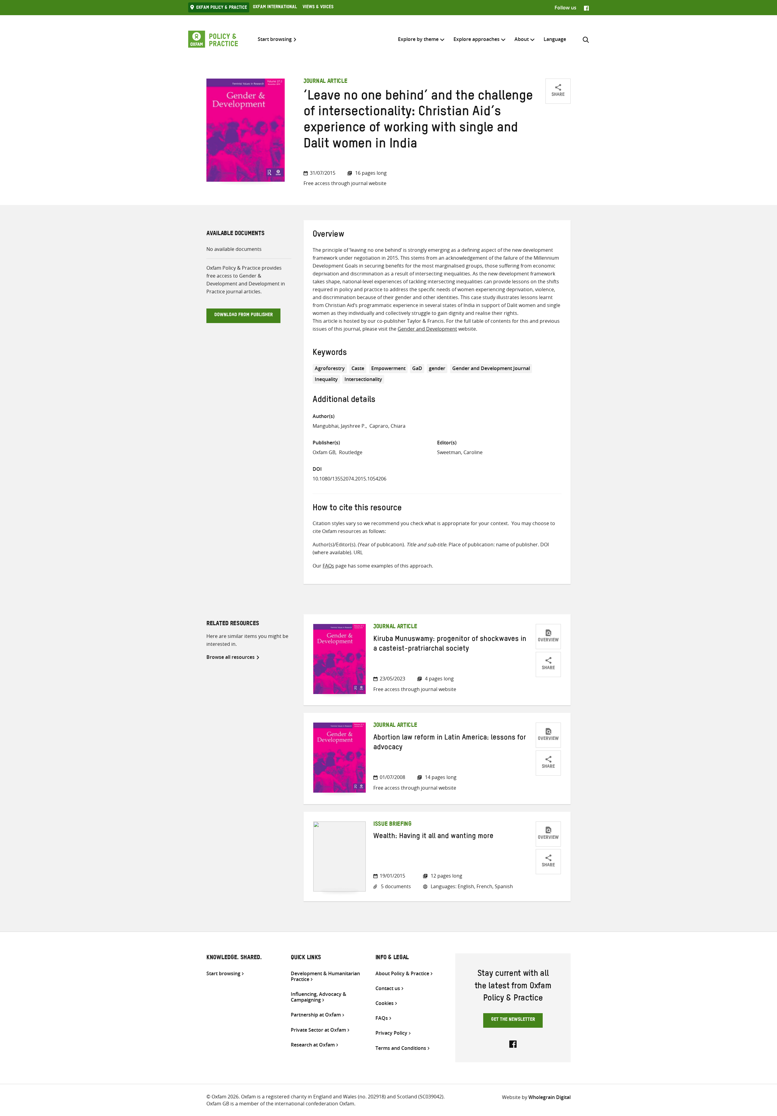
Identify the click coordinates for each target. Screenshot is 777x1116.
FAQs (328, 565)
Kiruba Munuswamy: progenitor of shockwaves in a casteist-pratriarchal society (449, 645)
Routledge (350, 452)
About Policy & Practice (402, 973)
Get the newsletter (513, 1020)
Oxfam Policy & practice (221, 8)
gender (437, 368)
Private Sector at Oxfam (318, 1030)
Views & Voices (318, 7)
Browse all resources (230, 657)
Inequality (326, 379)
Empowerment (388, 368)
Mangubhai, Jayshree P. (339, 426)
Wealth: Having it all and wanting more (433, 837)
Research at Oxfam (313, 1045)
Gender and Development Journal (491, 368)
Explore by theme (418, 39)
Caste (357, 368)
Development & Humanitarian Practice (325, 976)
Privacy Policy (391, 1033)
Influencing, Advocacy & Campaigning (318, 997)
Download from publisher (243, 315)
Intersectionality (363, 379)
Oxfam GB (324, 452)
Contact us (387, 988)
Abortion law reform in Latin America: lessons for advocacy (449, 743)
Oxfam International (275, 7)
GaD (417, 368)
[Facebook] (586, 7)
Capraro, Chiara (387, 426)
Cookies (384, 1003)
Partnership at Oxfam (316, 1015)
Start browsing (275, 39)
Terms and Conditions (400, 1048)
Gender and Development (427, 328)
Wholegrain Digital (549, 1097)
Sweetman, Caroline (460, 452)
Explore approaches (476, 39)
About (521, 39)
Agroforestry (330, 368)
